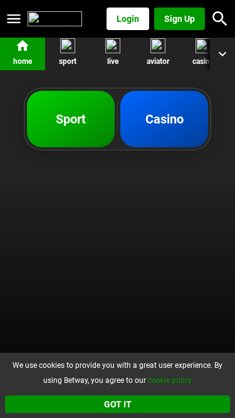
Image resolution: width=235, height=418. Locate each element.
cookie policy (170, 380)
